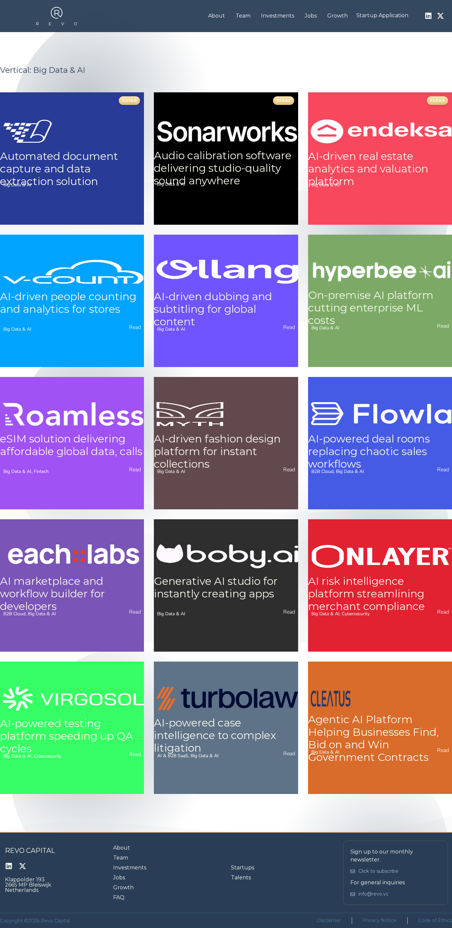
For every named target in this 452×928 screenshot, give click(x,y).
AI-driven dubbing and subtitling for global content (213, 309)
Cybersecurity (356, 614)
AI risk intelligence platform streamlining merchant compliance (366, 594)
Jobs (311, 16)
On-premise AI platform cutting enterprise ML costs (370, 308)
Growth (337, 16)
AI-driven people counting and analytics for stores (68, 302)
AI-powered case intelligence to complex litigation (215, 735)
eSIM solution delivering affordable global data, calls (71, 445)
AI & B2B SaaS (172, 756)
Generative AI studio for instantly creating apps (216, 587)
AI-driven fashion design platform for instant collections (217, 451)
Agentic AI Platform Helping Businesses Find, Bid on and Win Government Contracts (373, 738)
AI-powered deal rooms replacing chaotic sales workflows (369, 451)
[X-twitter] (440, 16)
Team (243, 16)
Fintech (41, 471)
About (216, 16)
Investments (277, 16)
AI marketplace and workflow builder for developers (52, 594)
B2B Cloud (322, 471)
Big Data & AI (17, 185)
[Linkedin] (428, 16)
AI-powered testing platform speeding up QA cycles (66, 736)
